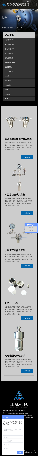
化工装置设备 (9, 71)
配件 (22, 28)
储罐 (6, 89)
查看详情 (27, 157)
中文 (25, 1)
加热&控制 (8, 94)
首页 (11, 28)
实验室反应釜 (9, 58)
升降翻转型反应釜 (10, 62)
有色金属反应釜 (9, 49)
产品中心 (17, 28)
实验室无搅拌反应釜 (15, 250)
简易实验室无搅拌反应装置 (18, 139)
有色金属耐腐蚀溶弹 (15, 355)
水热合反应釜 (11, 303)
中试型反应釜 (9, 53)
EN (28, 1)
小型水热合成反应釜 (15, 194)
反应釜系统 (8, 67)
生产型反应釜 (9, 40)
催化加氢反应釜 (9, 44)
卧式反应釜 (8, 80)
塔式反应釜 (8, 85)
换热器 (7, 76)
